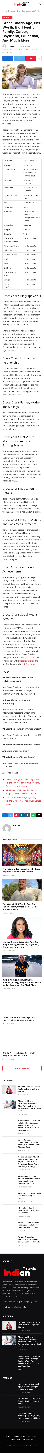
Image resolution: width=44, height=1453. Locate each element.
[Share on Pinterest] (30, 58)
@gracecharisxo (26, 661)
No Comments (31, 49)
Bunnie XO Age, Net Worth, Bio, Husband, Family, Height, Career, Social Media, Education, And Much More (21, 982)
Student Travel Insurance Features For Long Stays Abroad (29, 1089)
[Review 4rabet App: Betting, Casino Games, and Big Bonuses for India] (9, 1240)
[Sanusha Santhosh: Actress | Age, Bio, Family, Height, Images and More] (9, 1416)
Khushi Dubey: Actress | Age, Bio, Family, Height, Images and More (18, 1018)
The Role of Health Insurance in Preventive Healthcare (28, 1210)
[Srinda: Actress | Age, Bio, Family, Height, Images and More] (22, 1039)
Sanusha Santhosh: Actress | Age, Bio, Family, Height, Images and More (29, 1415)
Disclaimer (15, 1440)
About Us (32, 1436)
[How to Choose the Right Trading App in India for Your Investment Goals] (9, 1225)
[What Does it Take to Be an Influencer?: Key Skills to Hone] (9, 1196)
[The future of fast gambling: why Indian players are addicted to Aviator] (22, 855)
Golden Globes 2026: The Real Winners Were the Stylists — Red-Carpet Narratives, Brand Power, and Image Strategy (29, 1161)
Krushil (13, 46)
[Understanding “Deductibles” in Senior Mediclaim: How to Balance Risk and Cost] (9, 1143)
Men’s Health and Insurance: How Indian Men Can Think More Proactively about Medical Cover (29, 1106)
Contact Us (28, 1440)
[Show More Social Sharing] (39, 58)
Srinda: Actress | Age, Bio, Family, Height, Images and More (18, 1054)
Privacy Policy (19, 1436)
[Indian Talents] (22, 4)
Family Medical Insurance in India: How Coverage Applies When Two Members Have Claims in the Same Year (29, 1125)
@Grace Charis (30, 664)
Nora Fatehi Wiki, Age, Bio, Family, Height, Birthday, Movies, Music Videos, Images (24, 800)
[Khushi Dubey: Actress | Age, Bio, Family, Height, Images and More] (22, 1003)
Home (4, 11)
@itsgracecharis (28, 657)
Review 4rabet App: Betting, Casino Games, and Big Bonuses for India (29, 1239)
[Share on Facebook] (7, 58)
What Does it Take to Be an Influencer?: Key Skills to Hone (29, 1195)
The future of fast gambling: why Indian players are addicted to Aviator (21, 870)
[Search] (40, 4)
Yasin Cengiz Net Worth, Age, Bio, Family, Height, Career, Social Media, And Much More (20, 907)
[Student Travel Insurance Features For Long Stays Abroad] (9, 1089)
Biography (11, 11)
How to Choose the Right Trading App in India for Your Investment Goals (28, 1224)
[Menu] (4, 4)
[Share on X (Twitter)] (19, 58)
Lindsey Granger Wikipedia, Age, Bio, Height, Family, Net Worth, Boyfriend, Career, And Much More (23, 782)
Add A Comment (22, 1068)
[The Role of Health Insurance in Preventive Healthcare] (9, 1211)
